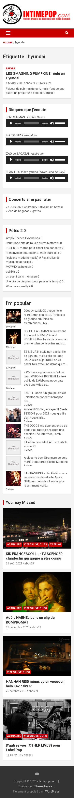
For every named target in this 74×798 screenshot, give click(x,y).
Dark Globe (13, 243)
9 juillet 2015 (14, 755)
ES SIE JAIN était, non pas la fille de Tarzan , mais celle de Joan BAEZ (45, 356)
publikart (11, 271)
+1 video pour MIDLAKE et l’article (45, 442)
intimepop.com (46, 781)
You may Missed (20, 502)
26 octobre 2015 (16, 691)
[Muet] (52, 123)
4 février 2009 (14, 83)
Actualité (14, 544)
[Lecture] (11, 123)
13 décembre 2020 (17, 627)
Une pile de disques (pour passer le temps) (33, 281)
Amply (10, 238)
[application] (37, 123)
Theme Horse (43, 786)
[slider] (60, 122)
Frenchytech (14, 253)
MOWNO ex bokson (18, 266)
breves (10, 68)
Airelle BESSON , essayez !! (41, 409)
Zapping (55, 544)
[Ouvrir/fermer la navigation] (8, 32)
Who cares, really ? (18, 286)
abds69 (30, 83)
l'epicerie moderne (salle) (22, 257)
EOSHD (10, 248)
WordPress (52, 791)
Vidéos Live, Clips (35, 544)
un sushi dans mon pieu (21, 276)
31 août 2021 (14, 563)
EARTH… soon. (33, 393)
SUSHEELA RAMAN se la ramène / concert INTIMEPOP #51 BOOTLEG (45, 335)
